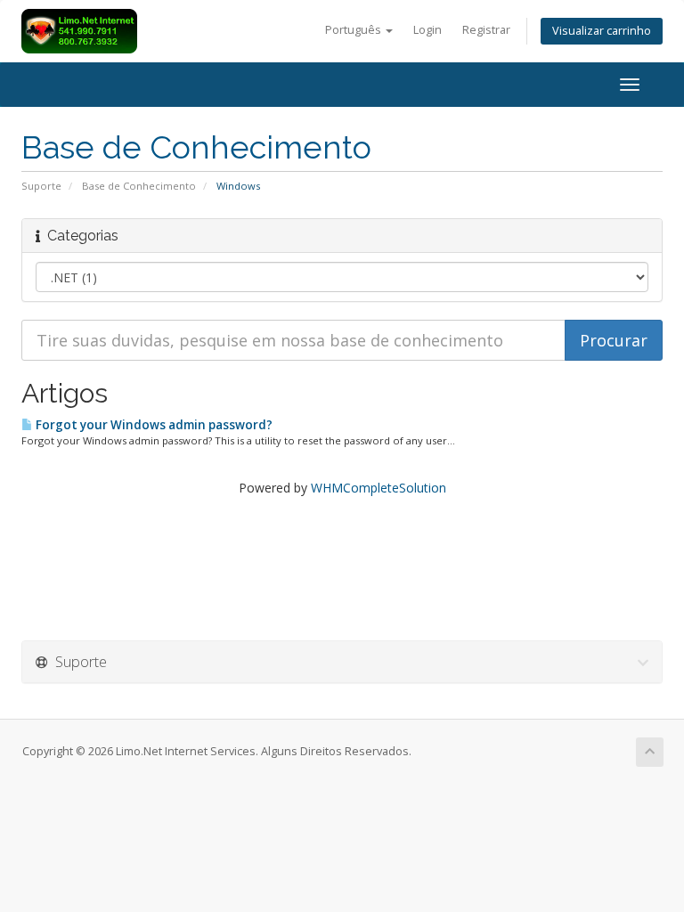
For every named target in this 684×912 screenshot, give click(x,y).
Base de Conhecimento (139, 185)
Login (427, 29)
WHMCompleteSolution (378, 487)
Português (354, 29)
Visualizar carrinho (601, 30)
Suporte (41, 185)
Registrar (486, 29)
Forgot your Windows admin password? (153, 425)
